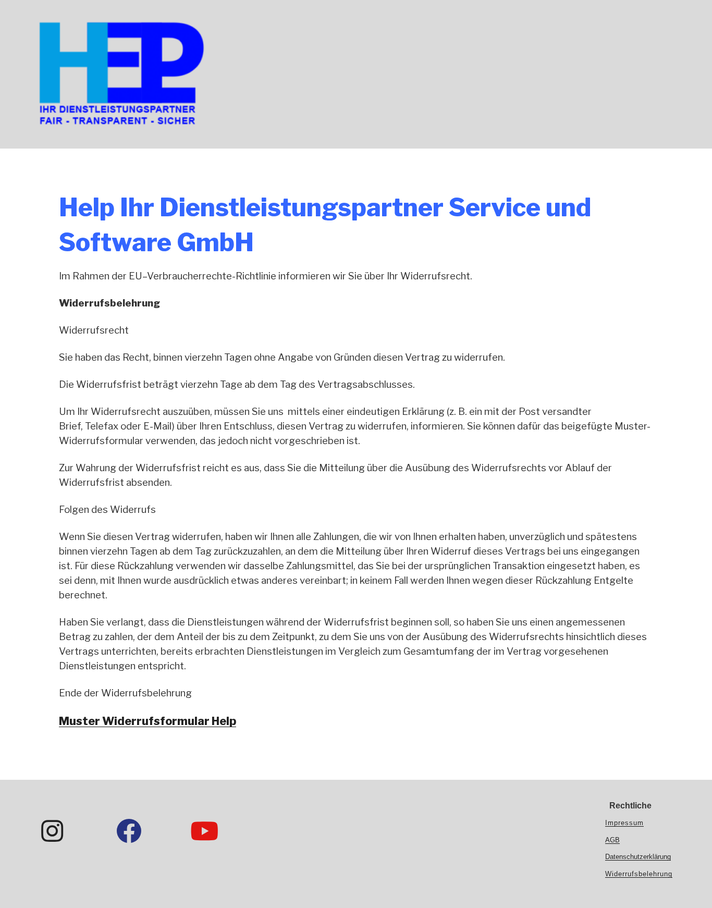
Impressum (624, 823)
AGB (612, 840)
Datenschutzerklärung (638, 857)
